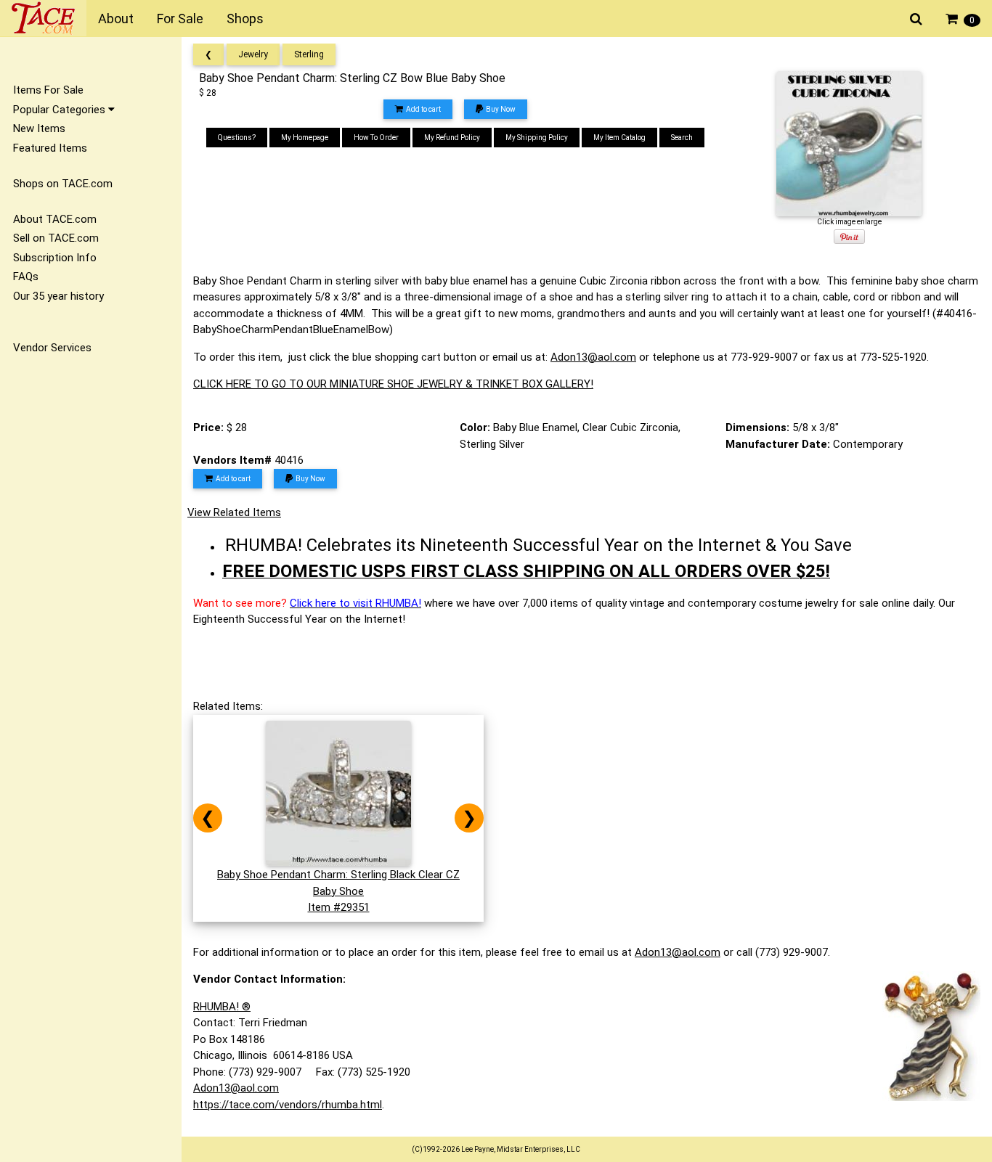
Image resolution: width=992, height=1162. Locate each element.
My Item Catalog (619, 138)
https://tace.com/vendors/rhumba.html (287, 1104)
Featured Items (50, 148)
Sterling (309, 54)
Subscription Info (55, 257)
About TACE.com (55, 219)
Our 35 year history (58, 296)
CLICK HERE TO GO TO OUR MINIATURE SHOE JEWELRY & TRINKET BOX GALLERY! (393, 383)
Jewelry (253, 54)
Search (682, 138)
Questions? (237, 138)
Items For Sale (48, 90)
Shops (245, 18)
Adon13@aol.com (593, 357)
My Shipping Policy (536, 138)
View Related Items (234, 512)
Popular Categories (60, 109)
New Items (39, 128)
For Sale (180, 18)
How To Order (376, 138)
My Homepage (304, 138)
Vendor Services (52, 347)
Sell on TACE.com (56, 238)
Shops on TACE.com (63, 183)
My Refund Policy (452, 138)
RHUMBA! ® (222, 1006)
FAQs (25, 276)
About (116, 18)
